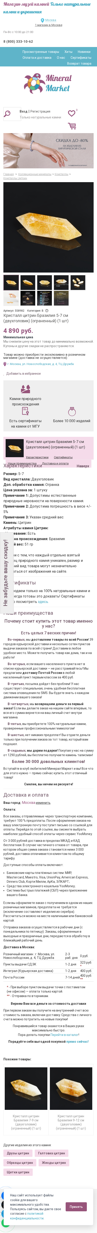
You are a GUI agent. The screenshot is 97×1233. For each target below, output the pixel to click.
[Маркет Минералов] (48, 82)
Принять (76, 1207)
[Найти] (7, 113)
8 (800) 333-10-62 (18, 42)
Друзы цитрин (18, 1153)
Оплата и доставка (37, 57)
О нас (61, 57)
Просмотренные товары (41, 52)
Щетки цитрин (18, 1172)
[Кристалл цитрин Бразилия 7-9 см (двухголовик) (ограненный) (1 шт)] (26, 1088)
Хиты (68, 52)
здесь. (43, 602)
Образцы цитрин (20, 1163)
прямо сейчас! (77, 1041)
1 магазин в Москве (48, 25)
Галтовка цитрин (51, 1153)
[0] (71, 113)
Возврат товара (79, 63)
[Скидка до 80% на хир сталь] (48, 150)
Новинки (84, 52)
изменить (43, 803)
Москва (50, 20)
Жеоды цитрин (54, 1163)
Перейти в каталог (65, 1035)
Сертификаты (81, 57)
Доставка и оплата (55, 463)
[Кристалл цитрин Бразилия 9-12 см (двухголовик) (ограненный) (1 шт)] (71, 1088)
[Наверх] (82, 454)
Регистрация (40, 111)
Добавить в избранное (23, 373)
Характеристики (37, 457)
